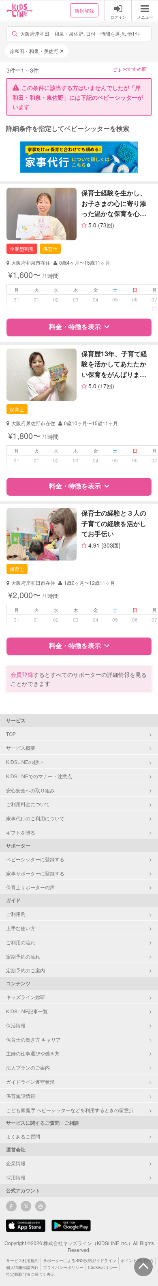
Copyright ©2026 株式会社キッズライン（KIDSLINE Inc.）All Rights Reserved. (79, 1246)
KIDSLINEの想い (24, 761)
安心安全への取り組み (30, 790)
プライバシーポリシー (63, 1267)
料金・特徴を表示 (75, 326)
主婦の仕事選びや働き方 (33, 1053)
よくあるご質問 (23, 1136)
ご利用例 (16, 913)
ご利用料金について (28, 803)
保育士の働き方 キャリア (33, 1039)
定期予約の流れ (23, 956)
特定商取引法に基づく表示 (30, 1274)
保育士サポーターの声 (30, 887)
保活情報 (16, 1025)
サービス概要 (20, 747)
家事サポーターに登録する (35, 873)
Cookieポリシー (102, 1267)
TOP (11, 733)
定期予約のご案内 (25, 970)
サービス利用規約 (22, 1260)
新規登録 (84, 10)
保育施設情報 (20, 1095)
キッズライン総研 (25, 996)
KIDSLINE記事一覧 (27, 1011)
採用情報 (16, 1177)
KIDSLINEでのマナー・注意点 (39, 775)
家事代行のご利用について (35, 818)
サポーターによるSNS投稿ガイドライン (79, 1260)
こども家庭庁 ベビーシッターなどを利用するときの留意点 (70, 1109)
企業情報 (16, 1163)
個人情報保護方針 (22, 1267)
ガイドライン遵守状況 (30, 1081)
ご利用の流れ (20, 942)
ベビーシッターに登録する (35, 859)
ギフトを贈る (20, 832)
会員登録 (22, 674)
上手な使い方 (20, 927)
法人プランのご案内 (28, 1067)
